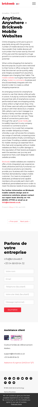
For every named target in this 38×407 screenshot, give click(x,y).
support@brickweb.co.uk (14, 354)
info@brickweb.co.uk (11, 202)
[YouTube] (22, 378)
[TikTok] (27, 378)
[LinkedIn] (9, 382)
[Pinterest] (5, 382)
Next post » (24, 221)
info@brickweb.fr (13, 259)
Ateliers (7, 348)
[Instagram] (31, 378)
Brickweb (6, 162)
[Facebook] (5, 378)
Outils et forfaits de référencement (18, 345)
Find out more (16, 404)
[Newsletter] (14, 382)
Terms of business (10, 392)
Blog (11, 207)
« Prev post (13, 221)
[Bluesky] (14, 378)
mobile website (8, 78)
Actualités (5, 13)
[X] (9, 378)
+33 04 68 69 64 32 (14, 263)
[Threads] (18, 378)
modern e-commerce (16, 80)
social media (23, 121)
